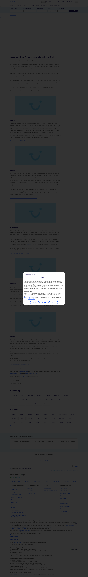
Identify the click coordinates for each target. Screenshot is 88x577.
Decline (53, 302)
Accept (34, 302)
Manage (44, 302)
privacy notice (31, 298)
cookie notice (27, 297)
